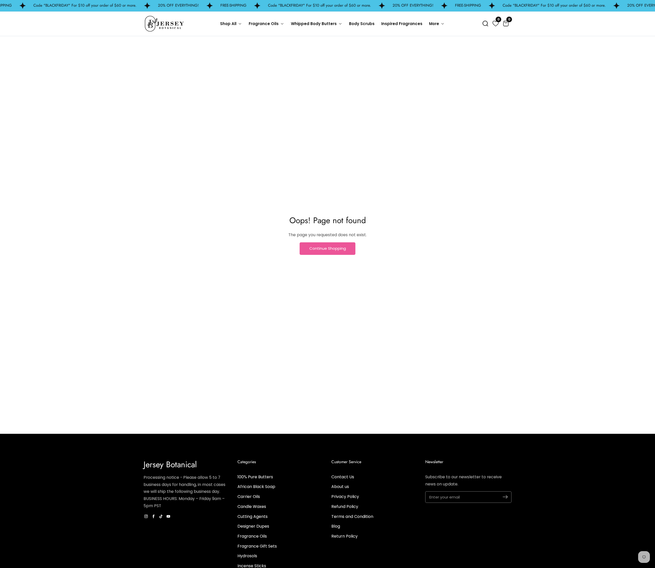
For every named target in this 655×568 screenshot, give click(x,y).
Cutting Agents (252, 516)
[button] (485, 23)
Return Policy (344, 536)
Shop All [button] (228, 23)
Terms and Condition (352, 516)
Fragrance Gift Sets (257, 546)
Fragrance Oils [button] (264, 23)
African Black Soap (256, 487)
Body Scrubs (362, 23)
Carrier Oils (248, 496)
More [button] (434, 23)
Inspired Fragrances (401, 23)
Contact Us (342, 477)
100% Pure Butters (255, 477)
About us (340, 487)
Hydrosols (247, 556)
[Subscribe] (505, 497)
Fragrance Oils (252, 536)
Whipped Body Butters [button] (314, 23)
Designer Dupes (253, 526)
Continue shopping (327, 248)
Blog (335, 526)
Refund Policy (344, 506)
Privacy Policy (345, 496)
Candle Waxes (251, 506)
